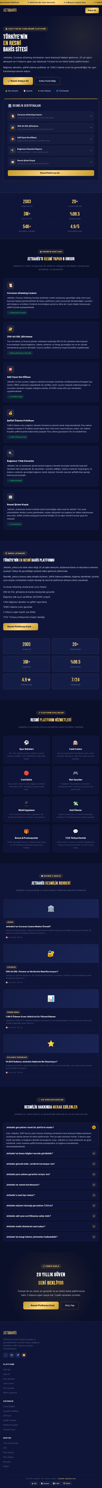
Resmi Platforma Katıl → (20, 626)
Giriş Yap (69, 1305)
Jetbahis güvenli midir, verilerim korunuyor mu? (50, 1163)
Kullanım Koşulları (10, 1425)
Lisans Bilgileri (9, 1406)
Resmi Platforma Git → (51, 173)
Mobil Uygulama (10, 1393)
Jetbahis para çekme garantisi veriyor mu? (50, 1174)
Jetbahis (10, 10)
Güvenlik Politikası (10, 1411)
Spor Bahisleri (9, 1379)
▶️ (24, 1355)
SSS (5, 1448)
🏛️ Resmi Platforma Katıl (40, 1305)
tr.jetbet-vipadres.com (67, 1479)
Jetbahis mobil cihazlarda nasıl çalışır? (50, 1226)
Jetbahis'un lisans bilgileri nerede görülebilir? (50, 1153)
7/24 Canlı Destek (10, 1443)
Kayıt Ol (92, 10)
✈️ (18, 1355)
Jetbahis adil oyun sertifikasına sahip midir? (50, 1216)
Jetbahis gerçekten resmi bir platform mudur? (50, 1127)
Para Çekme (8, 1457)
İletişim (6, 1466)
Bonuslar (7, 1462)
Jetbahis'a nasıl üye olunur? (50, 1195)
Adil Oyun (7, 1416)
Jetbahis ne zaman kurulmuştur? (50, 1184)
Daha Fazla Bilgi (47, 81)
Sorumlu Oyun (9, 1430)
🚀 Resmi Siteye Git (18, 81)
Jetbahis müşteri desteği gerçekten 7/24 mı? (50, 1205)
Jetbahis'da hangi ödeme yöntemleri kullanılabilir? (50, 1236)
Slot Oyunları (8, 1388)
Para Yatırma (8, 1453)
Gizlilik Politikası (9, 1420)
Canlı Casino (8, 1383)
